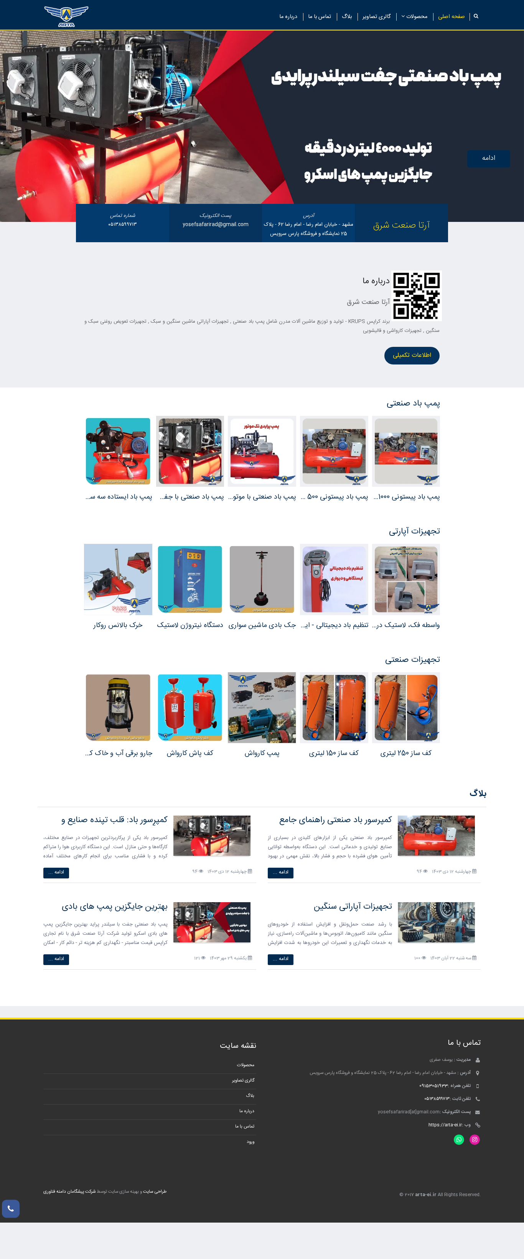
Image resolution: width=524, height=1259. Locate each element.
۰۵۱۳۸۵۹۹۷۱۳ (122, 224)
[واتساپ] (459, 1140)
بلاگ (347, 16)
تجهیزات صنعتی (412, 660)
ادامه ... (280, 872)
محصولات (416, 16)
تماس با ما (319, 16)
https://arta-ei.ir (445, 1125)
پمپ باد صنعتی (413, 403)
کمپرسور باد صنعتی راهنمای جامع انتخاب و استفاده (335, 824)
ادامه (488, 158)
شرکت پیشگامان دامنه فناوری (69, 1191)
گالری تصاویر (377, 16)
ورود (250, 1142)
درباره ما (288, 16)
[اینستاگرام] (475, 1140)
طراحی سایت (154, 1191)
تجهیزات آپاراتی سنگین (353, 907)
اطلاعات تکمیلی (412, 355)
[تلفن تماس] (11, 1209)
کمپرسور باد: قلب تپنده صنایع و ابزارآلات (114, 824)
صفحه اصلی (451, 16)
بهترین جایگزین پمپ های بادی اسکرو (115, 911)
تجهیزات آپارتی (414, 531)
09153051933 (433, 1086)
